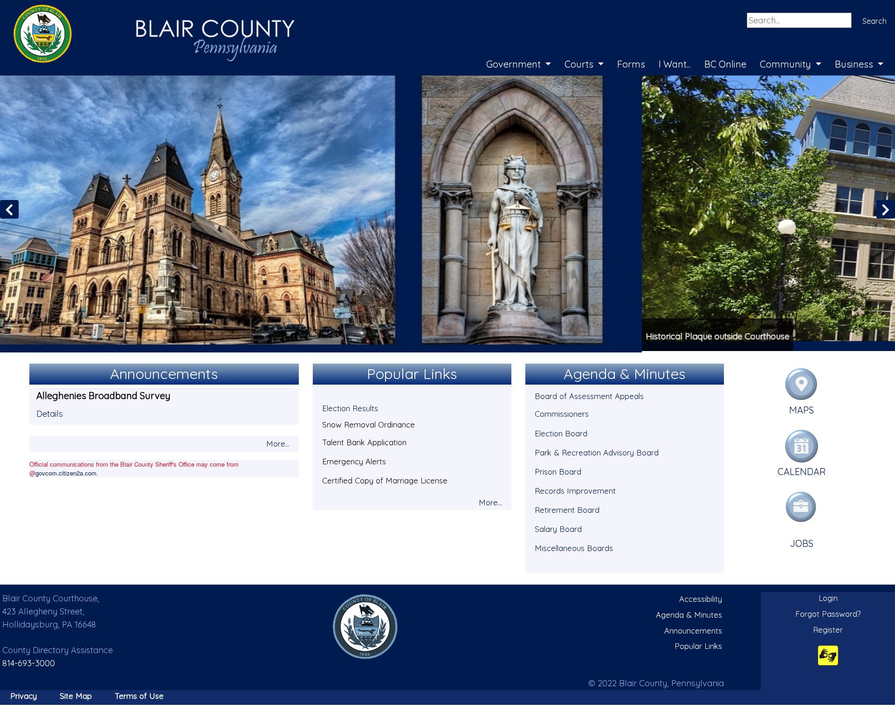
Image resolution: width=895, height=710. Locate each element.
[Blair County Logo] (144, 10)
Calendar (802, 470)
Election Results (350, 407)
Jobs (801, 542)
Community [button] (786, 64)
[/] (365, 625)
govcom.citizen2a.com (65, 471)
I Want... (675, 64)
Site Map (76, 694)
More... (277, 442)
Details (49, 412)
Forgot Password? (828, 612)
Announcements (693, 629)
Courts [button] (580, 64)
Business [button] (855, 64)
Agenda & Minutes (689, 613)
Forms (631, 64)
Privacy (23, 694)
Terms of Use (139, 694)
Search (874, 21)
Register (828, 628)
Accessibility (700, 598)
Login (828, 597)
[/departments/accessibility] (828, 654)
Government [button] (514, 64)
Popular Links (698, 644)
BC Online (725, 64)
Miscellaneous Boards (574, 546)
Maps (801, 408)
